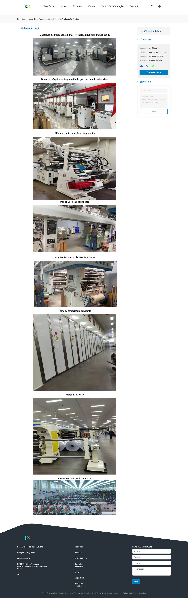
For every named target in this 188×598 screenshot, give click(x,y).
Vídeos (91, 6)
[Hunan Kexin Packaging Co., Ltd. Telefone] (147, 66)
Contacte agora (154, 72)
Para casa (48, 6)
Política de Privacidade (79, 585)
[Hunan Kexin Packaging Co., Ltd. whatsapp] (18, 574)
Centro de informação (112, 6)
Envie (154, 112)
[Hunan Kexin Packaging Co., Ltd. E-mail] (141, 66)
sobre (63, 6)
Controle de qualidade (79, 565)
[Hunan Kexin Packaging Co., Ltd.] (27, 6)
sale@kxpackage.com (26, 553)
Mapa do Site (80, 578)
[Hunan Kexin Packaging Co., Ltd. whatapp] (153, 66)
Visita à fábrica (81, 558)
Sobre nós (79, 547)
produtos (77, 6)
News (77, 572)
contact (134, 6)
